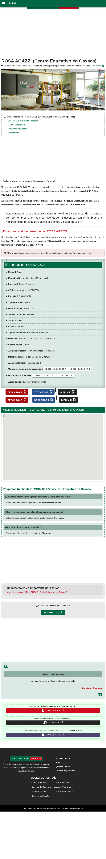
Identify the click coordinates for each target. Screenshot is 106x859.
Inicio (58, 763)
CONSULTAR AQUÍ (54, 710)
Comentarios (13, 133)
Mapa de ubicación (16, 125)
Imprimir (65, 392)
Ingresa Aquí (53, 612)
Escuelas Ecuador (39, 791)
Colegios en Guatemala (64, 791)
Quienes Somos (63, 767)
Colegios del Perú (39, 782)
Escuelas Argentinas (62, 787)
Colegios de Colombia (41, 787)
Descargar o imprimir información (23, 121)
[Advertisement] (53, 35)
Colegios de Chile (61, 782)
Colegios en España (40, 796)
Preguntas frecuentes (17, 129)
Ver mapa (97, 66)
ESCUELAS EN (26, 758)
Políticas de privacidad (65, 771)
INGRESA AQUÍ (55, 722)
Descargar (15, 392)
